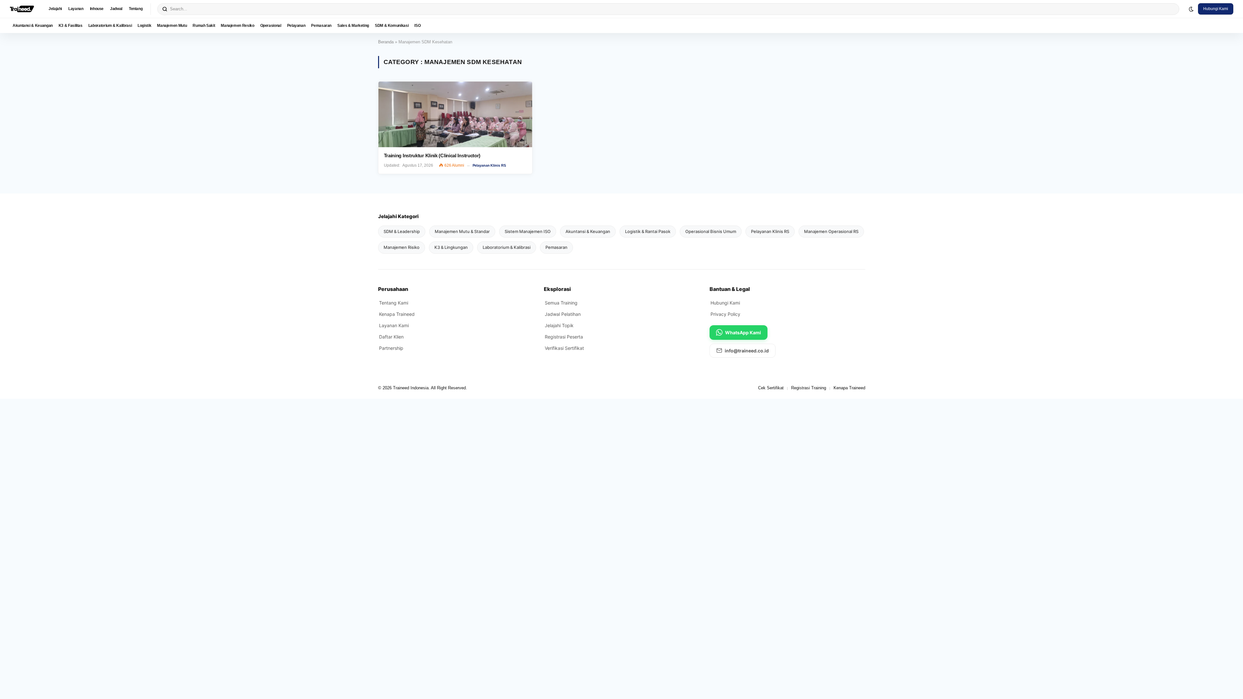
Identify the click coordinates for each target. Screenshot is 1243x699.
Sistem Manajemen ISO (528, 231)
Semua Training (561, 302)
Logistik (144, 25)
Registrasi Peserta (564, 336)
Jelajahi (55, 8)
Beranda (386, 41)
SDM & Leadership (402, 231)
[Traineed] (22, 9)
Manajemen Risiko (402, 247)
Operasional (270, 25)
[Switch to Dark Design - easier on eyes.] (1191, 9)
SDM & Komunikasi (392, 25)
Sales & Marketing (353, 25)
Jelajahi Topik (559, 325)
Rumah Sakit (204, 25)
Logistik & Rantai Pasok (647, 231)
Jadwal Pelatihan (563, 314)
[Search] (164, 9)
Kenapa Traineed (397, 314)
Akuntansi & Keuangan (33, 25)
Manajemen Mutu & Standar (462, 231)
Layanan (75, 8)
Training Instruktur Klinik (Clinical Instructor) (432, 155)
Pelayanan (296, 25)
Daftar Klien (391, 336)
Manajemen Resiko (237, 25)
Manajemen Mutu (172, 25)
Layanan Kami (394, 325)
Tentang (135, 8)
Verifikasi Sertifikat (564, 348)
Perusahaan (393, 289)
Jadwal (116, 8)
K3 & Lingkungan (451, 247)
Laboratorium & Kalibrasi (110, 25)
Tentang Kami (393, 302)
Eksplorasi (557, 289)
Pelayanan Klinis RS (489, 165)
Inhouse (97, 8)
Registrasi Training (808, 387)
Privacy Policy (725, 314)
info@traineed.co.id (747, 350)
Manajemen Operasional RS (831, 231)
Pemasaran (321, 25)
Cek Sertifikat (771, 387)
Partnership (391, 348)
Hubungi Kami (1215, 8)
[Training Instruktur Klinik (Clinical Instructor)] (455, 115)
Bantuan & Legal (730, 289)
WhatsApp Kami (743, 332)
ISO (417, 25)
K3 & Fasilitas (71, 25)
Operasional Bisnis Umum (710, 231)
